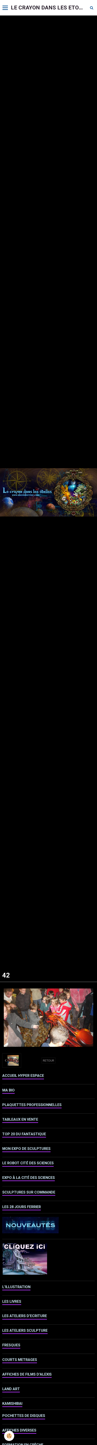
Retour (48, 1060)
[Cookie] (9, 1436)
